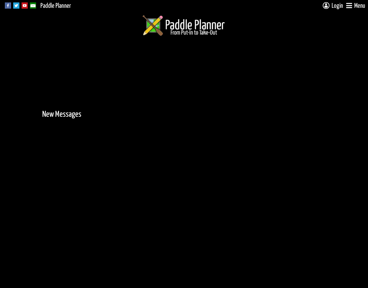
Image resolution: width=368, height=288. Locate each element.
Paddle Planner (55, 6)
